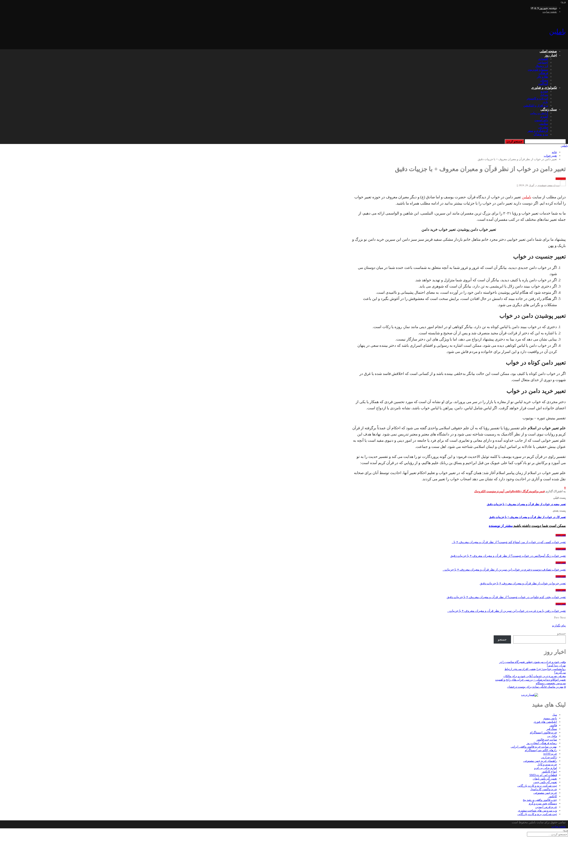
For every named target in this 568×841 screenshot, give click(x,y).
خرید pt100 (550, 753)
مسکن (544, 80)
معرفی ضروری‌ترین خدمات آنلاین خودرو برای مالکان (534, 676)
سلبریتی (543, 127)
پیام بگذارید (559, 625)
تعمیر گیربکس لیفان (545, 778)
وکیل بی (552, 736)
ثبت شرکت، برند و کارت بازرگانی (537, 785)
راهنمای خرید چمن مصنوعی (540, 760)
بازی (545, 102)
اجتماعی (543, 62)
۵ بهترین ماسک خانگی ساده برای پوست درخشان (536, 686)
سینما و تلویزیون (538, 69)
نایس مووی (550, 718)
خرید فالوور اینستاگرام (543, 732)
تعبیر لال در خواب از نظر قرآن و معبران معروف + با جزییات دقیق (527, 517)
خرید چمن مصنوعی (545, 792)
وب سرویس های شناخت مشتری (537, 810)
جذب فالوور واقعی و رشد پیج (540, 800)
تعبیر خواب (561, 178)
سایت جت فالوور (546, 739)
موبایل (544, 95)
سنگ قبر (551, 729)
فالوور (553, 725)
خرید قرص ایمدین (546, 807)
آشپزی (544, 116)
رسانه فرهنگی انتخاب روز (542, 743)
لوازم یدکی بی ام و (545, 768)
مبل (554, 714)
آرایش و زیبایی (539, 113)
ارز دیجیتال (541, 66)
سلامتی (543, 123)
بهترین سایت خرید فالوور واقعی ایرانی (534, 746)
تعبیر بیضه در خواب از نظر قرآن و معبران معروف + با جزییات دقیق (526, 504)
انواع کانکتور (549, 771)
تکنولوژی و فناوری (544, 87)
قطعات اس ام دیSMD (543, 775)
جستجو (561, 633)
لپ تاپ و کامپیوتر (537, 98)
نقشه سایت (549, 11)
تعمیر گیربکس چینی (545, 782)
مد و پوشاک (541, 134)
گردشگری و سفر (538, 130)
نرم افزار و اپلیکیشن (535, 105)
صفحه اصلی (548, 51)
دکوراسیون (541, 120)
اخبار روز (551, 55)
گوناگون (543, 83)
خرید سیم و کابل (547, 764)
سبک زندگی (548, 109)
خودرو (544, 91)
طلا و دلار (542, 76)
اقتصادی (543, 59)
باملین (557, 31)
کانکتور (552, 796)
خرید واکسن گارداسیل (543, 789)
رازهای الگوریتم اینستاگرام (541, 750)
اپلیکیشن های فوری (545, 721)
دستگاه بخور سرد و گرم (543, 803)
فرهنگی (543, 73)
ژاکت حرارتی (549, 757)
